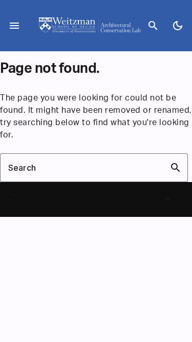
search (153, 25)
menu (14, 25)
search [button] (175, 168)
